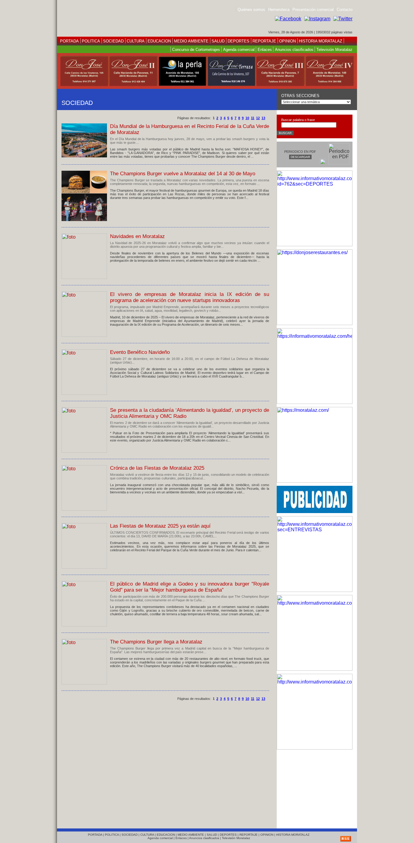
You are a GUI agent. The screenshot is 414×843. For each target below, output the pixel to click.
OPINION (287, 41)
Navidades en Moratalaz (137, 236)
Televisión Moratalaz (334, 49)
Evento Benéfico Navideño (140, 352)
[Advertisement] (314, 787)
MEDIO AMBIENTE (191, 41)
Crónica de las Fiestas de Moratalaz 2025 (157, 468)
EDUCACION (159, 41)
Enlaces (265, 49)
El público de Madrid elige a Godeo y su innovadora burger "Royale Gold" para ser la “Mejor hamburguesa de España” (189, 587)
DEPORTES (238, 41)
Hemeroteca (278, 9)
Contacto (344, 9)
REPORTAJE (264, 41)
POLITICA (91, 41)
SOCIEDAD (113, 41)
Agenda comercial (239, 49)
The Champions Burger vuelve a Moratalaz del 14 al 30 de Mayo (182, 173)
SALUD (218, 41)
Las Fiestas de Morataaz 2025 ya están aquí (160, 526)
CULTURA (136, 41)
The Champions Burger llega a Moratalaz (156, 642)
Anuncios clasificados (294, 49)
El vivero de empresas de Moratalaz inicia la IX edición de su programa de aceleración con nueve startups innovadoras (189, 297)
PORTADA (69, 41)
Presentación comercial (313, 9)
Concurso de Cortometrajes (196, 49)
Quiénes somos (251, 9)
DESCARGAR (300, 157)
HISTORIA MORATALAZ (320, 41)
